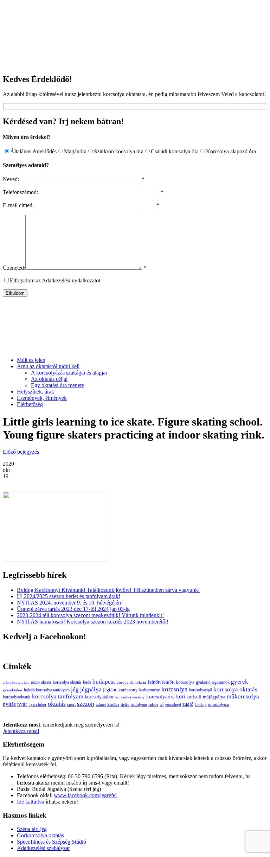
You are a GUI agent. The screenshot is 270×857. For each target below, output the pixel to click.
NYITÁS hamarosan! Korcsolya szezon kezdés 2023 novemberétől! (92, 622)
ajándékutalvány (16, 682)
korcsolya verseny (130, 697)
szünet (101, 704)
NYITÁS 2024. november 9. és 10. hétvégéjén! (70, 603)
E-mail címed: (18, 205)
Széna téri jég (32, 829)
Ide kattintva (30, 802)
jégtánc (110, 689)
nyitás (9, 704)
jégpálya (91, 689)
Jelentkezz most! (21, 731)
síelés (125, 704)
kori (180, 696)
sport (71, 704)
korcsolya (174, 689)
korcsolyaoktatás (17, 697)
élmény (201, 704)
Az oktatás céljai (49, 379)
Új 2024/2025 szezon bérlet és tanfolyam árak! (68, 596)
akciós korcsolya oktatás (61, 682)
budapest (103, 681)
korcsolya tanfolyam (57, 696)
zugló (187, 704)
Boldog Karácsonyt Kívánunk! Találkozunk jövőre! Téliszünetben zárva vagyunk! (108, 590)
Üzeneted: (14, 268)
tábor (153, 704)
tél (161, 704)
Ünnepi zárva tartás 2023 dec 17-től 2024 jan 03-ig (73, 609)
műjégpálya (214, 696)
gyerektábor (12, 690)
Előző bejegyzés (21, 452)
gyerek (239, 681)
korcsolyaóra (160, 696)
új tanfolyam (218, 704)
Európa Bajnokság (131, 682)
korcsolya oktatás (235, 689)
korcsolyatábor (99, 696)
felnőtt (154, 682)
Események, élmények (42, 398)
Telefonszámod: (20, 192)
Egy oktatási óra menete (57, 385)
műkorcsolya (243, 696)
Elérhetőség (30, 404)
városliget (173, 704)
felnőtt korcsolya (178, 682)
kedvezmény (149, 689)
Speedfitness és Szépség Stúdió (51, 842)
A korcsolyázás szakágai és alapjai (69, 373)
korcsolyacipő (200, 689)
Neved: (11, 179)
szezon (85, 704)
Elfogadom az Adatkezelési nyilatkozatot (55, 280)
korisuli (193, 696)
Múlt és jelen (31, 360)
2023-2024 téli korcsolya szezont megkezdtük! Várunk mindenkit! (90, 615)
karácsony (128, 689)
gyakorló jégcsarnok (213, 682)
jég (75, 689)
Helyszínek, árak (35, 392)
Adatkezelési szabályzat (43, 848)
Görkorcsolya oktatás (40, 835)
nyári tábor (37, 704)
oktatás (57, 703)
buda (87, 682)
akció (35, 682)
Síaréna (113, 704)
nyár (22, 704)
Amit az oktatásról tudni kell (48, 366)
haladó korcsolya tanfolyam (47, 689)
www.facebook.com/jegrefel (85, 795)
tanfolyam (138, 704)
